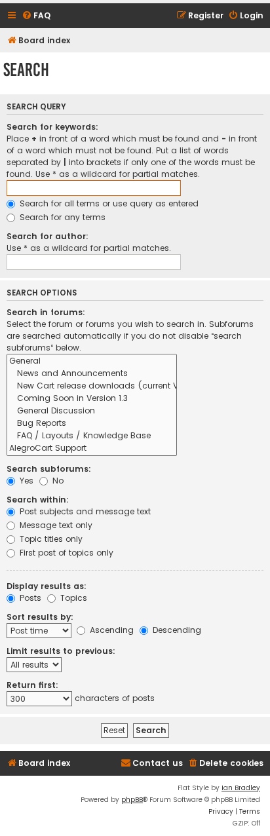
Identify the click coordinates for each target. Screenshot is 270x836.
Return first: (32, 685)
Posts (29, 597)
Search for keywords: (52, 126)
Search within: (38, 499)
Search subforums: (49, 468)
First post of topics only (65, 552)
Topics (72, 597)
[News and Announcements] (92, 374)
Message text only (54, 525)
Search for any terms (61, 217)
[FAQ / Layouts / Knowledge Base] (92, 436)
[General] (92, 361)
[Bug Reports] (92, 423)
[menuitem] (36, 16)
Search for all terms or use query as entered (108, 203)
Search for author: (47, 236)
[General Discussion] (92, 411)
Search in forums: (46, 312)
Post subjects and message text (84, 511)
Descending (175, 630)
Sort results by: (40, 616)
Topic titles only (50, 538)
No (57, 480)
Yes (25, 480)
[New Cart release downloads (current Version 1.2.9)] (92, 386)
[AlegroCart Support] (92, 448)
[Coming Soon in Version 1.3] (92, 398)
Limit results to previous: (61, 650)
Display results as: (47, 586)
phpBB (132, 800)
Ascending (110, 630)
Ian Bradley (241, 788)
